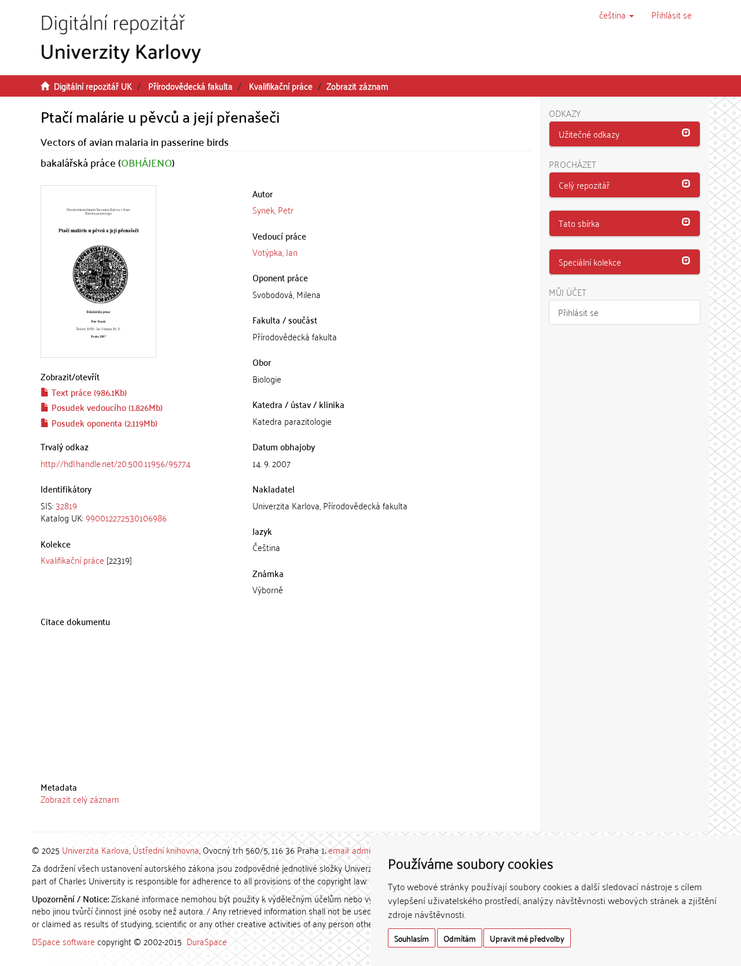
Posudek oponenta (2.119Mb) (103, 422)
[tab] (138, 511)
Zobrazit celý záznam (80, 799)
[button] (616, 14)
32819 (66, 505)
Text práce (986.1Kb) (88, 392)
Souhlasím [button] (411, 938)
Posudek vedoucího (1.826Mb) (106, 407)
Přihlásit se (578, 312)
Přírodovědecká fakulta (190, 86)
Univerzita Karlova (95, 850)
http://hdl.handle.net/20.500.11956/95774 (115, 463)
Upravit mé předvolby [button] (527, 938)
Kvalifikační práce (281, 86)
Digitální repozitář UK (93, 86)
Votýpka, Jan (275, 252)
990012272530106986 (126, 517)
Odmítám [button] (459, 938)
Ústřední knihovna (166, 850)
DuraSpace (206, 941)
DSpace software (63, 941)
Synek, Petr (273, 209)
